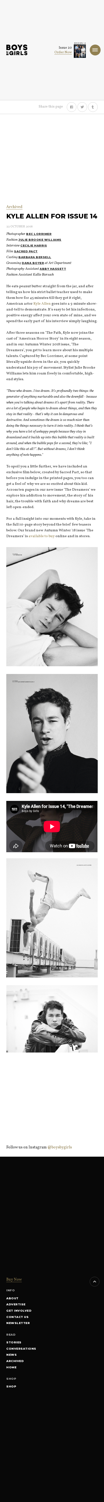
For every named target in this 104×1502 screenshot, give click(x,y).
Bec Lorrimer (39, 234)
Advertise (16, 1304)
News (11, 1354)
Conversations (21, 1348)
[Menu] (95, 50)
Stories (14, 1342)
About (12, 1298)
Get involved (18, 1310)
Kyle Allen (42, 303)
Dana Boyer (33, 263)
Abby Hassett (53, 269)
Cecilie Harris (33, 245)
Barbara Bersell (34, 257)
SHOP (11, 1386)
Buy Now (14, 1279)
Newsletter (18, 1323)
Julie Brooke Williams (39, 239)
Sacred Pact (26, 251)
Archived (14, 207)
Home (11, 1367)
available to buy (42, 536)
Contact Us (17, 1317)
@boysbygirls (59, 1147)
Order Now (63, 52)
